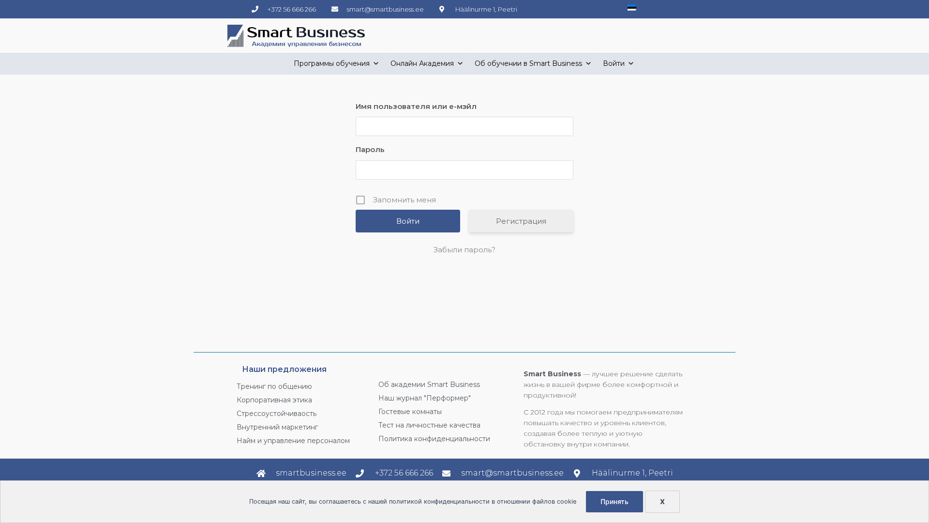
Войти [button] (614, 63)
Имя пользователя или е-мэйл (416, 106)
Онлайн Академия (422, 63)
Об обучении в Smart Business (528, 63)
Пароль (370, 149)
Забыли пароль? (464, 249)
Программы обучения (332, 63)
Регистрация (521, 221)
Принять (614, 501)
